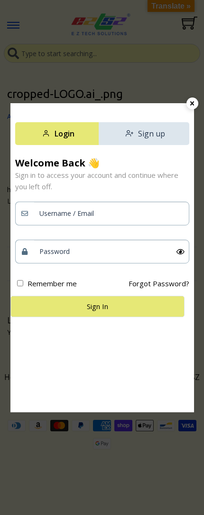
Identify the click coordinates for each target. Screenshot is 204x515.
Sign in (97, 306)
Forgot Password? (159, 283)
